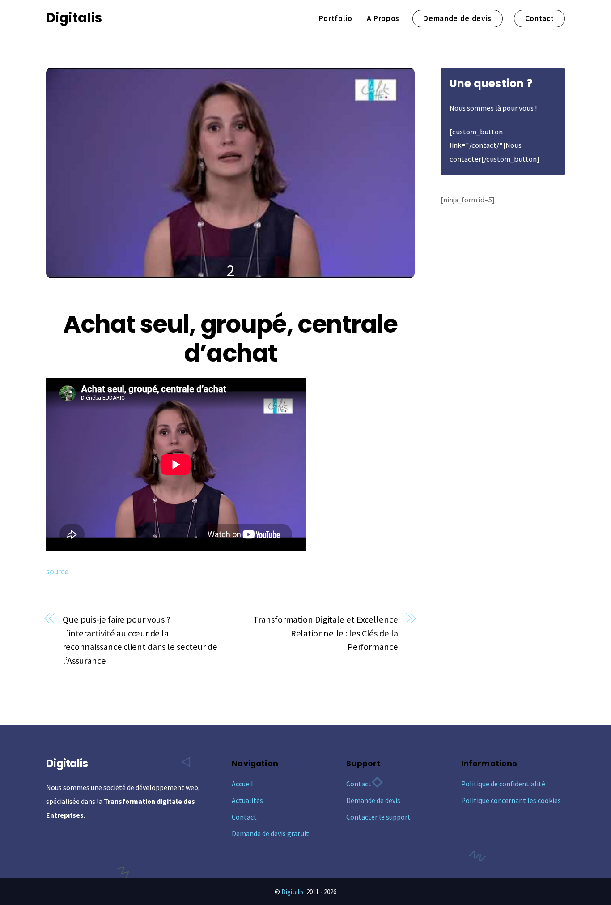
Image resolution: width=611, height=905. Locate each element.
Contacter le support (378, 816)
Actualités (247, 800)
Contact (539, 18)
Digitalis (292, 892)
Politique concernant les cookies (511, 800)
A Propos (383, 18)
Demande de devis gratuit (270, 833)
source (57, 571)
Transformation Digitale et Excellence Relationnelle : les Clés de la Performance (325, 633)
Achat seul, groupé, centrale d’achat (230, 338)
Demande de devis (457, 18)
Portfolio (335, 18)
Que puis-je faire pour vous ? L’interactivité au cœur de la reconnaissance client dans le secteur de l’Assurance (140, 640)
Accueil (242, 783)
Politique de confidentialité (503, 783)
